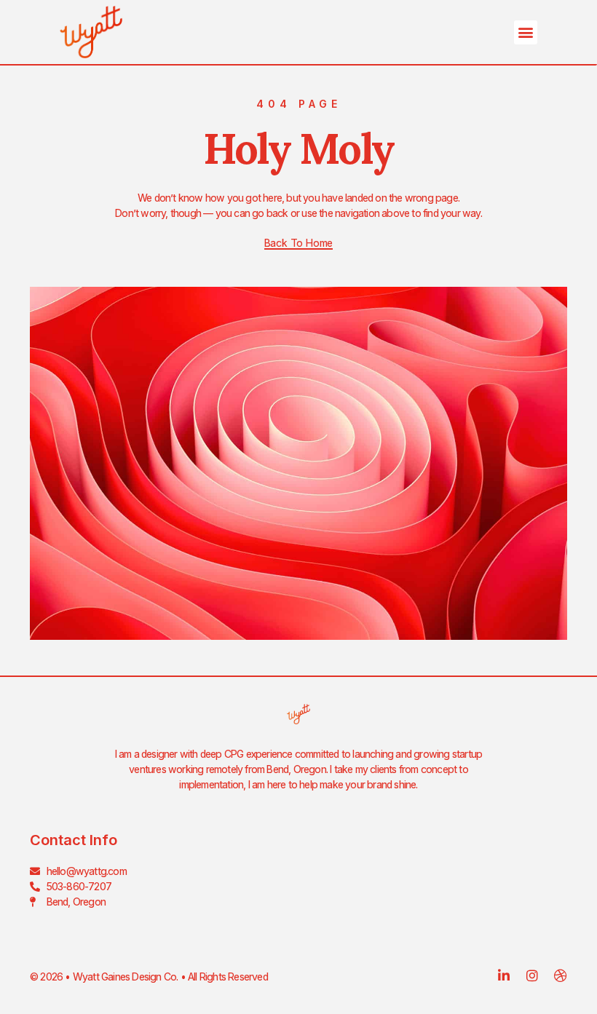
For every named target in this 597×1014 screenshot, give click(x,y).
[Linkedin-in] (503, 975)
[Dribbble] (560, 975)
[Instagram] (532, 975)
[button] (525, 32)
